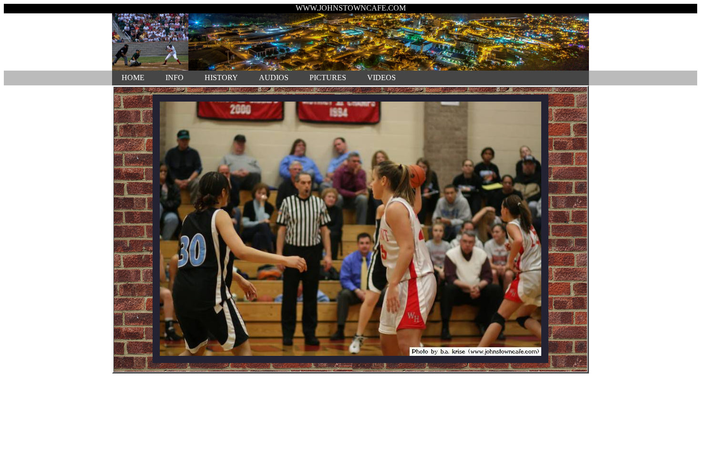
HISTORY (221, 77)
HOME (133, 77)
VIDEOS (381, 77)
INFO (174, 77)
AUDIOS (274, 77)
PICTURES (327, 77)
